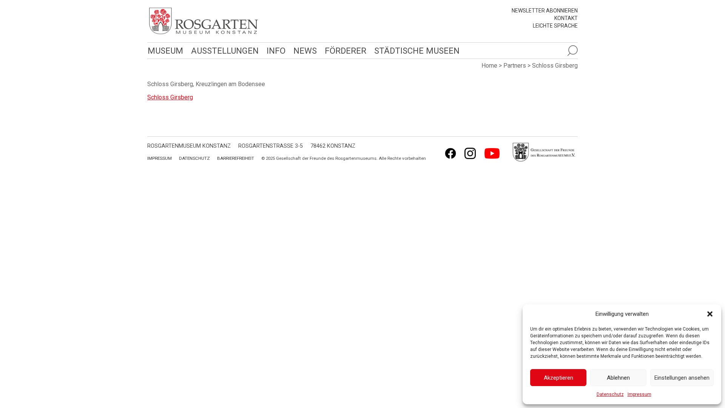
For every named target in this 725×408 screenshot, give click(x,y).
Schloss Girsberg (170, 97)
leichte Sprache (555, 26)
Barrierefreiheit (235, 158)
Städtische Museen (417, 51)
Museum (165, 51)
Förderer (345, 51)
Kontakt (566, 18)
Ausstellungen (225, 51)
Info (276, 51)
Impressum (639, 394)
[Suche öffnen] (572, 50)
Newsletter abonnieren (545, 11)
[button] (710, 314)
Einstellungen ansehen (682, 377)
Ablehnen (618, 377)
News (305, 51)
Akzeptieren (558, 377)
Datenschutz (610, 394)
